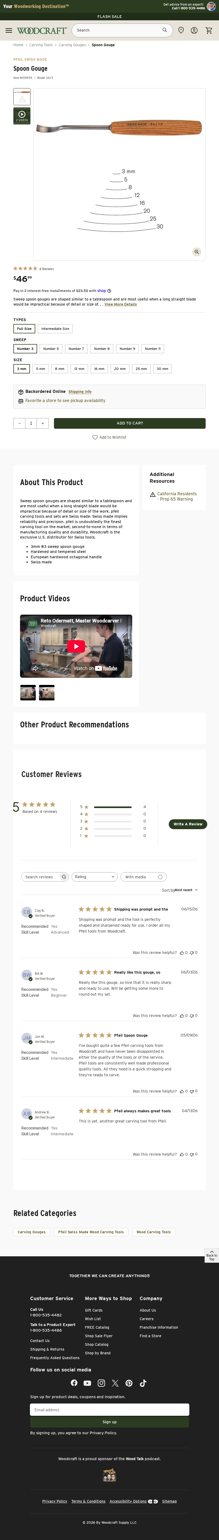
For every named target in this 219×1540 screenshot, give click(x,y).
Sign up (110, 1422)
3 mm (21, 369)
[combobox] (95, 877)
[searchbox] (40, 876)
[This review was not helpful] (192, 952)
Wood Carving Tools (153, 1232)
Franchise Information (159, 1327)
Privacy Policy (103, 1432)
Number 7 (76, 349)
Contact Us (40, 1341)
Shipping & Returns (47, 1349)
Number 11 (153, 349)
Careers (147, 1319)
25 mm (141, 369)
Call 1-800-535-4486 (188, 8)
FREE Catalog (97, 1327)
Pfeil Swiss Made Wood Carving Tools (91, 1232)
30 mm (162, 369)
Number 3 (25, 349)
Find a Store (150, 1336)
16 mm (99, 369)
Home (18, 45)
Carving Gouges (72, 45)
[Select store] (181, 30)
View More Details (120, 304)
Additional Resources (162, 477)
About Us (148, 1310)
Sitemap (169, 1501)
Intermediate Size (55, 329)
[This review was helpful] (182, 952)
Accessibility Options (128, 1501)
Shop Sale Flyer (99, 1336)
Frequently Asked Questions (55, 1358)
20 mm (120, 369)
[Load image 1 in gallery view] (21, 96)
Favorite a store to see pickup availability (65, 400)
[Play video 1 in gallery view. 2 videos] (21, 115)
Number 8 (102, 349)
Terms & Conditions (88, 1501)
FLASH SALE (109, 16)
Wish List (93, 1319)
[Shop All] (9, 30)
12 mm (79, 369)
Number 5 (51, 349)
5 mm (40, 369)
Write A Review (188, 824)
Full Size (24, 329)
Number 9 (127, 349)
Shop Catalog (96, 1344)
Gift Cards (94, 1310)
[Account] (194, 30)
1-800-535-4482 (46, 1315)
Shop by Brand (98, 1353)
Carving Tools (41, 45)
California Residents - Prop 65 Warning (177, 496)
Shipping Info (80, 391)
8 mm (59, 369)
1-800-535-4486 (46, 1330)
